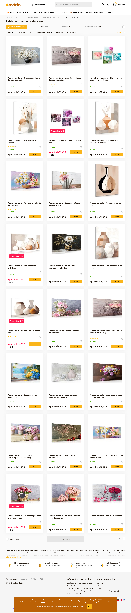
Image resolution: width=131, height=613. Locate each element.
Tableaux (21, 17)
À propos (100, 583)
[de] (118, 600)
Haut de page (14, 539)
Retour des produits (74, 593)
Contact (99, 588)
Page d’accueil (10, 17)
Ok (89, 606)
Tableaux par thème (34, 17)
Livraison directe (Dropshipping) (108, 591)
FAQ (98, 586)
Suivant (123, 26)
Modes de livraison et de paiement (79, 591)
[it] (121, 600)
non (82, 606)
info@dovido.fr (16, 583)
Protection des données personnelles (80, 588)
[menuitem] (18, 12)
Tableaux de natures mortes (53, 17)
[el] (124, 600)
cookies (43, 602)
